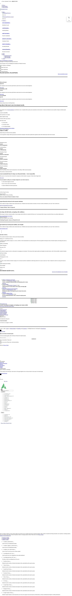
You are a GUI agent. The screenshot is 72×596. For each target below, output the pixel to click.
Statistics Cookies (5, 539)
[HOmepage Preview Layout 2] (8, 16)
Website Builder (13, 328)
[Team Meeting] (5, 284)
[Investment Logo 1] (4, 9)
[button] (69, 18)
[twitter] (0, 330)
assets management (6, 22)
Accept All (5, 535)
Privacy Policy (6, 345)
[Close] (0, 360)
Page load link (2, 331)
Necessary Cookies (5, 537)
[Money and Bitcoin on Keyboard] (8, 279)
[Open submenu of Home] (4, 12)
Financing (10, 280)
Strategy (14, 280)
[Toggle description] (10, 561)
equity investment (6, 33)
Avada (7, 328)
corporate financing (6, 49)
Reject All (9, 535)
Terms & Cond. (8, 423)
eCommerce (25, 328)
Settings (1, 535)
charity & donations (6, 44)
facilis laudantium (11, 109)
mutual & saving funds (7, 38)
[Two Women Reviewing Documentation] (10, 288)
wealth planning (5, 28)
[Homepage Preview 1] (6, 13)
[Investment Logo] (3, 303)
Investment (11, 285)
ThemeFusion (43, 328)
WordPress (19, 328)
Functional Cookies (5, 538)
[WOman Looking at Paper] (7, 293)
